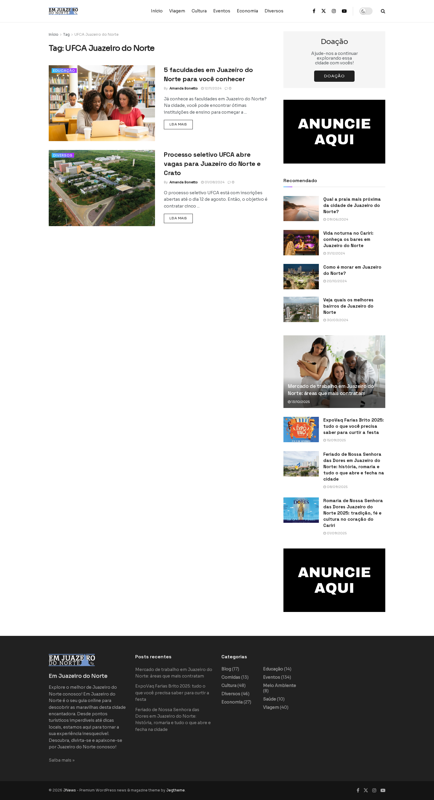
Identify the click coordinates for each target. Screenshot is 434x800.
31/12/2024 (335, 253)
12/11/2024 (212, 88)
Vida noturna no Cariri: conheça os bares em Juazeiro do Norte (348, 239)
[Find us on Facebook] (314, 11)
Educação (64, 70)
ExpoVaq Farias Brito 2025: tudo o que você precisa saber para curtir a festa (353, 426)
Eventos (221, 11)
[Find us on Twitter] (323, 11)
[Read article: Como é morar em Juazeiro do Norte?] (301, 276)
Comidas (230, 677)
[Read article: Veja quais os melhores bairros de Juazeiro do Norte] (301, 309)
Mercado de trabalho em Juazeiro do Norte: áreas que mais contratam (331, 389)
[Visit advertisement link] (334, 132)
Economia (247, 11)
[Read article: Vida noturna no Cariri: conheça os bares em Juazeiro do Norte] (301, 242)
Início (157, 11)
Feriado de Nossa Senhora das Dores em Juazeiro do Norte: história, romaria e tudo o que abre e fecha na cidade (353, 466)
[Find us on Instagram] (334, 11)
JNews (69, 790)
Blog (226, 669)
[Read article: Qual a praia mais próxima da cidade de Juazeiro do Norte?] (301, 208)
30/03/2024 (337, 320)
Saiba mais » (62, 760)
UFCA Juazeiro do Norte (96, 34)
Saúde (269, 699)
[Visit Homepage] (75, 11)
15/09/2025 (336, 440)
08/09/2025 (336, 487)
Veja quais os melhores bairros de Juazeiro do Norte (348, 306)
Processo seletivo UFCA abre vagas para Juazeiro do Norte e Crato (212, 163)
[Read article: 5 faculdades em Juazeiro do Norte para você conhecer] (102, 103)
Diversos (274, 11)
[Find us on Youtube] (344, 11)
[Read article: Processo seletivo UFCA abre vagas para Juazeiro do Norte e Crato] (102, 188)
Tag (66, 34)
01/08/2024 (214, 182)
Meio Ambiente (279, 685)
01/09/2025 (336, 533)
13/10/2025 (300, 402)
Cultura (199, 11)
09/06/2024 (337, 219)
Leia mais (181, 124)
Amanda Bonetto (183, 88)
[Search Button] (383, 11)
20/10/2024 (336, 281)
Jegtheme (175, 790)
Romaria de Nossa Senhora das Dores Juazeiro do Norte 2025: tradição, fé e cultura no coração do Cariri (353, 513)
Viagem (177, 11)
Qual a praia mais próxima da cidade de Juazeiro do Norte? (352, 205)
